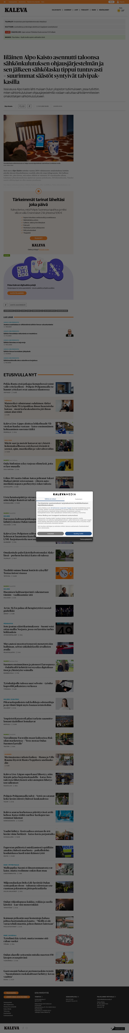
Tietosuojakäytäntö (86, 539)
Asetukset (50, 533)
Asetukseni (78, 499)
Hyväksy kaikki (78, 533)
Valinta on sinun (50, 499)
